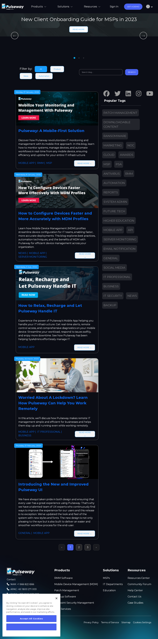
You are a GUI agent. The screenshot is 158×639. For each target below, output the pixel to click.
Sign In (114, 6)
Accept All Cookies (31, 618)
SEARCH (132, 72)
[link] (13, 7)
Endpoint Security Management (74, 602)
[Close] (56, 598)
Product (57, 69)
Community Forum (139, 584)
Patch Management (66, 590)
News (26, 76)
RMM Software (63, 578)
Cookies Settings (142, 622)
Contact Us (134, 596)
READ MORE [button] (79, 29)
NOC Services (62, 608)
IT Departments (113, 584)
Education (109, 590)
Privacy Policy (91, 622)
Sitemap (126, 622)
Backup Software (65, 596)
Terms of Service (110, 622)
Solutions (63, 6)
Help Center (135, 590)
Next (143, 35)
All (41, 69)
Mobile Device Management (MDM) (76, 584)
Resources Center (139, 578)
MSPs (106, 578)
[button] (133, 7)
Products (37, 6)
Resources (90, 6)
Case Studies (135, 602)
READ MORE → (84, 163)
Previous (14, 35)
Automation (44, 76)
